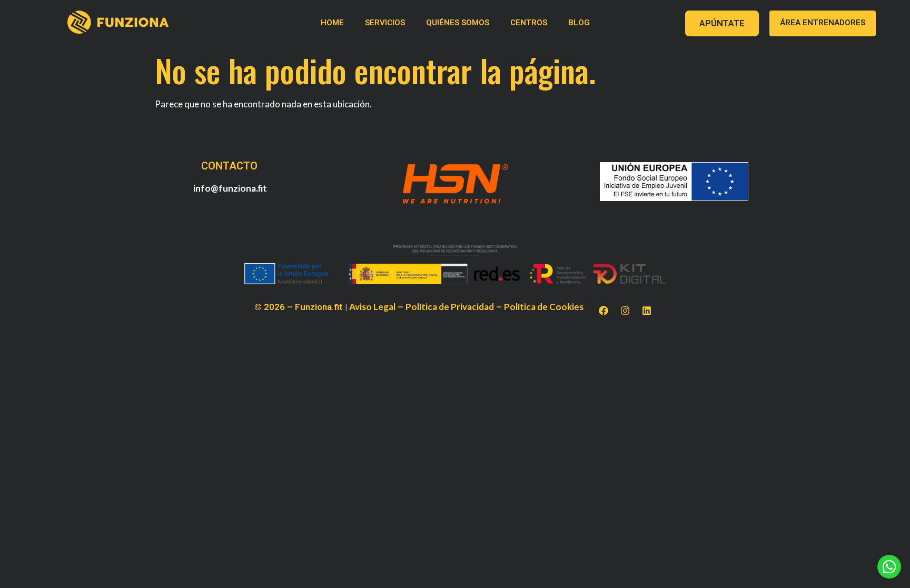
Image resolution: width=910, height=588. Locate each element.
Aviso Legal (372, 306)
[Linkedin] (646, 310)
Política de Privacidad (449, 306)
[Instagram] (625, 310)
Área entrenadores (822, 22)
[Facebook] (603, 310)
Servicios (385, 22)
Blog (579, 22)
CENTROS (528, 22)
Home (332, 22)
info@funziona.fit (230, 188)
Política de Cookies (543, 306)
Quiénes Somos (457, 22)
